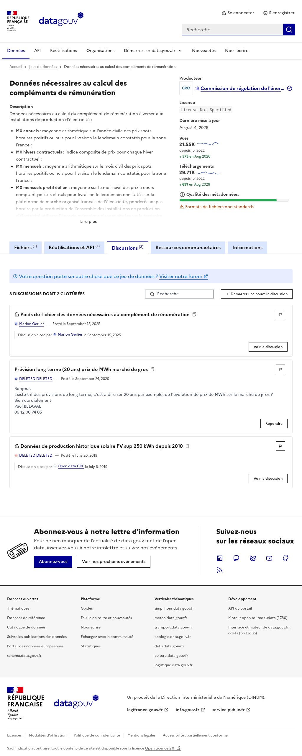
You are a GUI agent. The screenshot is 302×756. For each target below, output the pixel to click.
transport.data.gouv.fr (173, 627)
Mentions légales (141, 735)
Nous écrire (236, 51)
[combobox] (238, 29)
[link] (237, 13)
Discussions (127, 248)
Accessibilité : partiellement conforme (195, 735)
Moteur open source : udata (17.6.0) (257, 618)
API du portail (240, 608)
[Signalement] (280, 314)
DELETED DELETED (35, 378)
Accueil (15, 66)
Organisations (100, 51)
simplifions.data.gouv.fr (174, 608)
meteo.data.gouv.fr (171, 618)
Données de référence (26, 618)
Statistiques (91, 646)
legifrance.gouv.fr (145, 710)
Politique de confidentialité (97, 735)
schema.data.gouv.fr (24, 655)
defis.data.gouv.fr (169, 646)
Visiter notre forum (180, 276)
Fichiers (25, 247)
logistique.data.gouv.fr (174, 665)
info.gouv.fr (187, 710)
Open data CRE (71, 466)
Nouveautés (204, 51)
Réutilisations (63, 51)
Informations (247, 247)
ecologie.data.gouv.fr (173, 636)
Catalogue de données (26, 627)
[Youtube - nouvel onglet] (269, 558)
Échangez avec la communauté (107, 636)
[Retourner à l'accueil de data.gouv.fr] (61, 20)
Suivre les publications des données (37, 636)
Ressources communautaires (188, 247)
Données (16, 51)
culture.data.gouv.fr (171, 655)
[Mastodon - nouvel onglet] (236, 558)
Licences (14, 735)
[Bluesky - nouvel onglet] (253, 558)
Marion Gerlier (31, 323)
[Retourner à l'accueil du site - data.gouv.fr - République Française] (76, 704)
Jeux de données (43, 66)
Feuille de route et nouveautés (106, 618)
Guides (87, 608)
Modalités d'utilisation (47, 735)
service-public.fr (228, 710)
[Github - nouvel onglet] (286, 558)
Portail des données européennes (35, 646)
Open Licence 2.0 (160, 748)
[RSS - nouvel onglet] (220, 570)
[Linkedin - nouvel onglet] (220, 558)
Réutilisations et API (74, 247)
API (37, 51)
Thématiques (18, 608)
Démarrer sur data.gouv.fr (149, 51)
